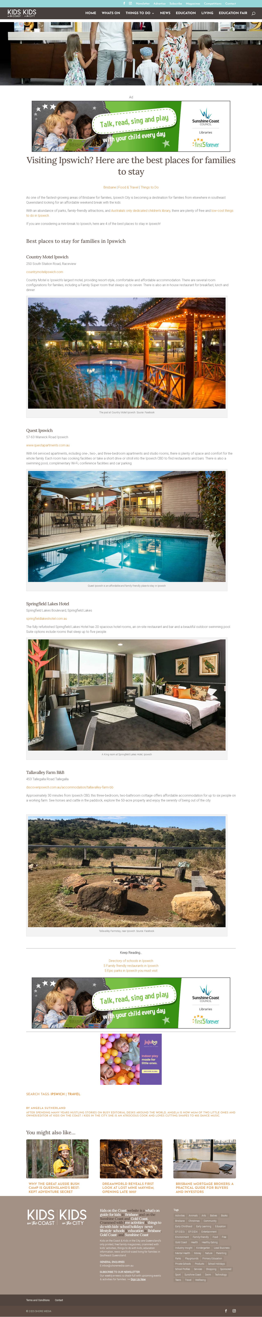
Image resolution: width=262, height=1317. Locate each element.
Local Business (222, 1247)
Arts (204, 1215)
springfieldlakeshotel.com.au (46, 619)
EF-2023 (179, 1231)
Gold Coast (108, 1234)
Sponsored (225, 1269)
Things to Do (138, 13)
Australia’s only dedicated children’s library (140, 211)
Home (90, 13)
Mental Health (182, 1253)
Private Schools (183, 1263)
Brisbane (110, 187)
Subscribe (175, 3)
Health (194, 1242)
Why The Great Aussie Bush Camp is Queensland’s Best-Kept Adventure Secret (54, 1188)
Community (210, 1220)
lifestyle (106, 1230)
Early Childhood (183, 1226)
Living (207, 13)
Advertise (160, 3)
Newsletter (143, 3)
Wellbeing (200, 1280)
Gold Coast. (139, 1218)
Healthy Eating (210, 1242)
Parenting (221, 1253)
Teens (178, 1280)
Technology (221, 1274)
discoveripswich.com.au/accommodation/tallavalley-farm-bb (69, 787)
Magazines (193, 3)
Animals (193, 1215)
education (136, 1230)
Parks (178, 1258)
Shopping (211, 1269)
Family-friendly (201, 1237)
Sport (178, 1274)
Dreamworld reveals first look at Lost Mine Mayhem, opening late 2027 (128, 1188)
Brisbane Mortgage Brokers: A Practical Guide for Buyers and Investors (205, 1188)
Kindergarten (203, 1247)
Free (224, 1237)
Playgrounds (192, 1258)
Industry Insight (183, 1247)
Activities (180, 1215)
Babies (213, 1215)
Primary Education (212, 1258)
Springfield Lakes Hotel (47, 603)
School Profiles (182, 1269)
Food (215, 1237)
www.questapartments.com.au (48, 445)
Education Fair (233, 13)
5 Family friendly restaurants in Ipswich (131, 966)
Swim (208, 1274)
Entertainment (209, 1231)
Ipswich (58, 1094)
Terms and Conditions (38, 1300)
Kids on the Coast (113, 1210)
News (165, 13)
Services (198, 1269)
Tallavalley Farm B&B (45, 772)
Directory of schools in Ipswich (131, 961)
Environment (182, 1237)
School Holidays (216, 1263)
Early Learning (203, 1226)
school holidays (131, 1226)
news (148, 1226)
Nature (208, 1253)
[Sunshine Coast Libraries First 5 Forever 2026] (131, 151)
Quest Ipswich (39, 430)
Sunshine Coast (136, 1234)
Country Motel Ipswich (47, 257)
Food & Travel (128, 187)
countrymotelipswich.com (44, 272)
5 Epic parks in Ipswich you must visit (131, 971)
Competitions (212, 3)
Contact (230, 3)
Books (224, 1215)
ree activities (134, 1222)
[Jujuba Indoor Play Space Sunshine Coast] (131, 1084)
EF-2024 (193, 1231)
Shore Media (43, 1311)
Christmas (194, 1220)
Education (186, 13)
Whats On (111, 13)
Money (197, 1253)
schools (118, 1230)
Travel (74, 1094)
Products (199, 1263)
